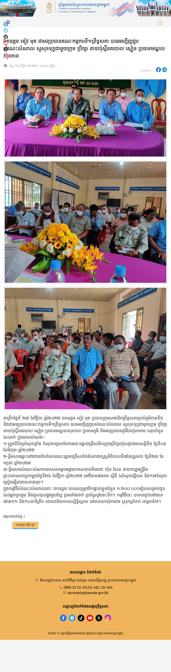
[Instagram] (6, 55)
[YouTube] (6, 43)
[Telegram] (6, 30)
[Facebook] (6, 24)
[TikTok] (6, 37)
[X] (99, 618)
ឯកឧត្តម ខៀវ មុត (25, 525)
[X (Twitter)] (6, 49)
